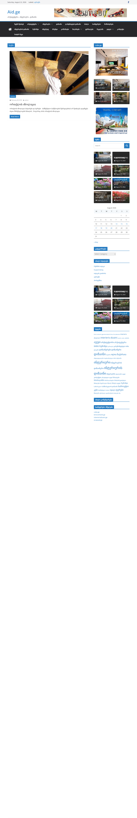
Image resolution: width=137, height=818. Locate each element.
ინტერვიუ (45, 29)
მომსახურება (108, 24)
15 (121, 224)
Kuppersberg (119, 158)
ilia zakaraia (116, 334)
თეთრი (108, 354)
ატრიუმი (117, 171)
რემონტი (35, 29)
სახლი (86, 24)
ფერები (120, 389)
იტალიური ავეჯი (120, 374)
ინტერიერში (110, 374)
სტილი (112, 390)
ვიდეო (109, 29)
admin (26, 100)
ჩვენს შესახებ (19, 24)
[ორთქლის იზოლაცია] (49, 73)
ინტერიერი (46, 24)
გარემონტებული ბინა (121, 346)
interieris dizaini (109, 337)
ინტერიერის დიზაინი (21, 29)
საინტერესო (96, 24)
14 (116, 224)
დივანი (96, 350)
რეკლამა (100, 29)
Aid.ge (13, 12)
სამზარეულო (98, 386)
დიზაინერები (105, 349)
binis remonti (97, 334)
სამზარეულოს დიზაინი (110, 386)
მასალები (116, 377)
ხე (119, 393)
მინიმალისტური (109, 380)
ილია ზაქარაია (118, 354)
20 (111, 228)
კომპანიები (65, 29)
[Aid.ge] (10, 29)
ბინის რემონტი (100, 346)
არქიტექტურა (32, 24)
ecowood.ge (98, 420)
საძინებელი (101, 390)
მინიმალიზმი (99, 380)
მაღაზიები (76, 29)
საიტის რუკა (18, 34)
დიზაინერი (116, 349)
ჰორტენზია (100, 184)
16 (126, 224)
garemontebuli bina (107, 334)
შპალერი (97, 393)
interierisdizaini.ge (100, 417)
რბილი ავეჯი (116, 383)
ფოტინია (117, 197)
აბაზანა (127, 338)
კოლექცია (97, 377)
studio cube (121, 338)
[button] (38, 24)
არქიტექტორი (107, 342)
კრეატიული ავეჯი (107, 377)
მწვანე (109, 383)
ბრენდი (55, 29)
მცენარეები (103, 383)
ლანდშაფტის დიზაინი (73, 24)
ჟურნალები (89, 29)
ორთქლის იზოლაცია (23, 104)
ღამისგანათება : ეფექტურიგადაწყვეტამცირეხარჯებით (120, 180)
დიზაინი (59, 24)
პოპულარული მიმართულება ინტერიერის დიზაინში (101, 193)
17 (96, 228)
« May (96, 242)
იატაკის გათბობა (40, 2)
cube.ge (97, 412)
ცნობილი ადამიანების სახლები (109, 393)
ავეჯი (97, 342)
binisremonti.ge (99, 415)
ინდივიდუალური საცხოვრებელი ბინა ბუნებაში (107, 358)
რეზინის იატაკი (102, 158)
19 (106, 228)
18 (101, 228)
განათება (110, 346)
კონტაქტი (120, 29)
